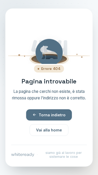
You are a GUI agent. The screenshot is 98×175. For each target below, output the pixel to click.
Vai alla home (49, 130)
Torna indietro (52, 115)
